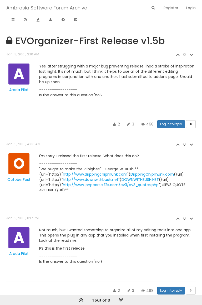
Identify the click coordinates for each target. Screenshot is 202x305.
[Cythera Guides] (76, 20)
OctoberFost (19, 179)
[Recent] (25, 20)
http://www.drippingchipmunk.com (95, 174)
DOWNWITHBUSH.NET (140, 179)
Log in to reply (171, 124)
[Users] (50, 20)
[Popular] (38, 20)
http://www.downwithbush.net (90, 179)
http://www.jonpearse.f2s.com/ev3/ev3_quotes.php (111, 184)
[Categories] (13, 20)
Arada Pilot (19, 89)
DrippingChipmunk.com (152, 174)
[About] (63, 20)
